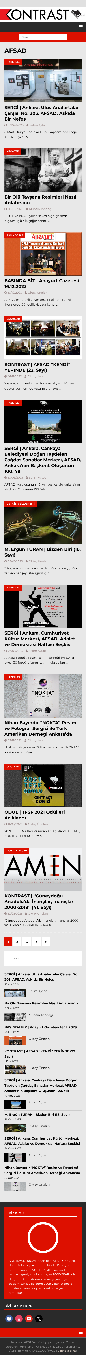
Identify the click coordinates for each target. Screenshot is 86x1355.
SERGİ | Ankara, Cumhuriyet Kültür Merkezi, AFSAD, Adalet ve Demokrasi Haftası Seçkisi (39, 638)
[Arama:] (43, 37)
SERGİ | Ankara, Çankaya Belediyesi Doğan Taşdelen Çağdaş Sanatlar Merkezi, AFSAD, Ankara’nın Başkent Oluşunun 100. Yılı (42, 460)
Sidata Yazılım (67, 1350)
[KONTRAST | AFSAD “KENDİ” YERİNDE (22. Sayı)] (43, 338)
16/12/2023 (15, 292)
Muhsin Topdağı (40, 209)
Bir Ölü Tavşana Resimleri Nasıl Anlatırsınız (41, 1003)
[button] (80, 26)
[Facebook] (9, 1318)
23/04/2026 (16, 125)
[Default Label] (29, 1318)
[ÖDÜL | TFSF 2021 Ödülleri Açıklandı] (43, 785)
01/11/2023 (15, 376)
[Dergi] (43, 18)
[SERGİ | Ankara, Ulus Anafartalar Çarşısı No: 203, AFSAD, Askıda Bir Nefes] (43, 80)
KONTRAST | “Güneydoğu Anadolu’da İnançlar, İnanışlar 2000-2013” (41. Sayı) (38, 901)
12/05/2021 (15, 913)
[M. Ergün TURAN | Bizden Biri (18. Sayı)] (43, 522)
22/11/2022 (15, 740)
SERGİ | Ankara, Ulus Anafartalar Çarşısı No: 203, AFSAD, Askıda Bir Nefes (41, 113)
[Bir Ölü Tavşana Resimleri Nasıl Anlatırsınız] (43, 170)
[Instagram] (19, 1318)
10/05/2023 (15, 477)
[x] (39, 1318)
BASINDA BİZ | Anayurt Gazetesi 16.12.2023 (40, 1027)
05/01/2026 (15, 209)
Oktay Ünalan (38, 292)
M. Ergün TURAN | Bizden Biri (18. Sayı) (37, 1114)
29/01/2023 (15, 561)
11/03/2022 (15, 824)
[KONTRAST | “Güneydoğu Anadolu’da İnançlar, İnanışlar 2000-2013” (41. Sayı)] (43, 869)
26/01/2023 (15, 650)
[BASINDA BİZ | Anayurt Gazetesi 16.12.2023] (43, 254)
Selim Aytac (38, 125)
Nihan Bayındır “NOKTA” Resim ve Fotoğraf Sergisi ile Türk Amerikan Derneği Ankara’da (40, 728)
